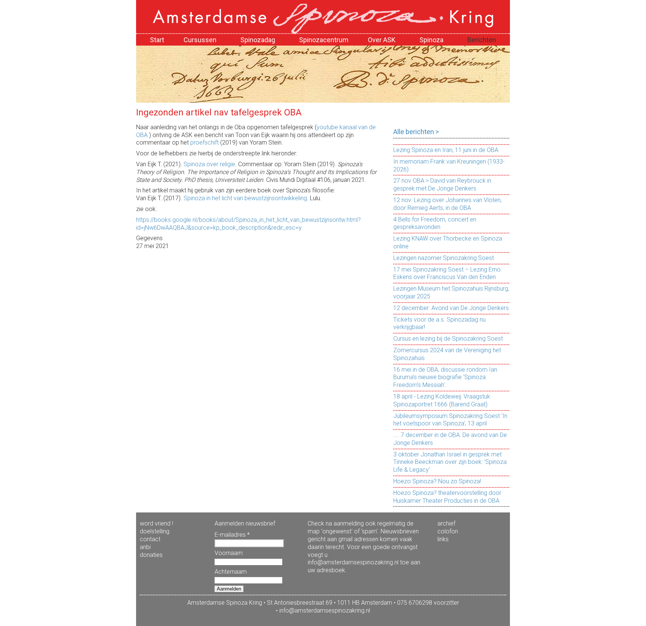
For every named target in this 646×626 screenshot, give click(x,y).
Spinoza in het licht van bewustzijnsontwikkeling (245, 198)
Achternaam (231, 571)
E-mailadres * (232, 534)
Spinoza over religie (209, 164)
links (443, 539)
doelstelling (154, 531)
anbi (145, 547)
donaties (151, 554)
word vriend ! (156, 523)
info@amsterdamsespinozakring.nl (324, 610)
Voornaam (229, 553)
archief (446, 523)
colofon (447, 531)
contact (150, 539)
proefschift (204, 142)
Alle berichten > (416, 132)
